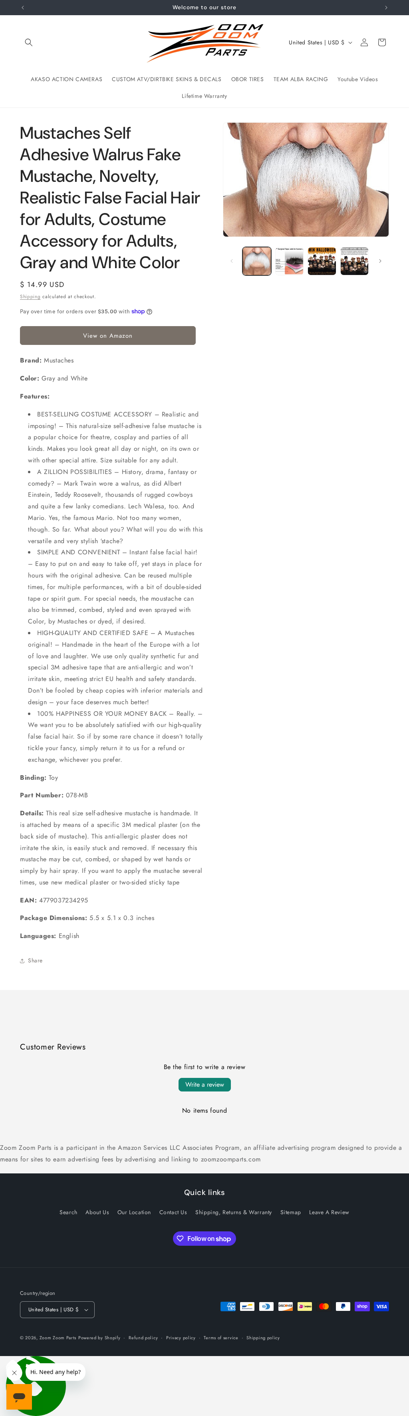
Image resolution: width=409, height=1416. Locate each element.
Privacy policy (181, 1337)
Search (68, 1212)
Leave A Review (329, 1212)
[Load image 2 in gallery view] (289, 261)
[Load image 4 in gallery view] (354, 261)
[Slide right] (380, 261)
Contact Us (173, 1212)
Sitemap (290, 1212)
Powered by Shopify (99, 1337)
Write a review (204, 1084)
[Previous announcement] (23, 7)
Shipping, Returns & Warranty (233, 1212)
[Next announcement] (386, 7)
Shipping (30, 296)
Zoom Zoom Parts (58, 1337)
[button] (29, 42)
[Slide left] (231, 261)
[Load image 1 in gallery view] (256, 261)
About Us (97, 1212)
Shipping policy (263, 1337)
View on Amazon (108, 335)
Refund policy (143, 1337)
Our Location (134, 1212)
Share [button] (35, 960)
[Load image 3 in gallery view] (322, 261)
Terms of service (221, 1337)
